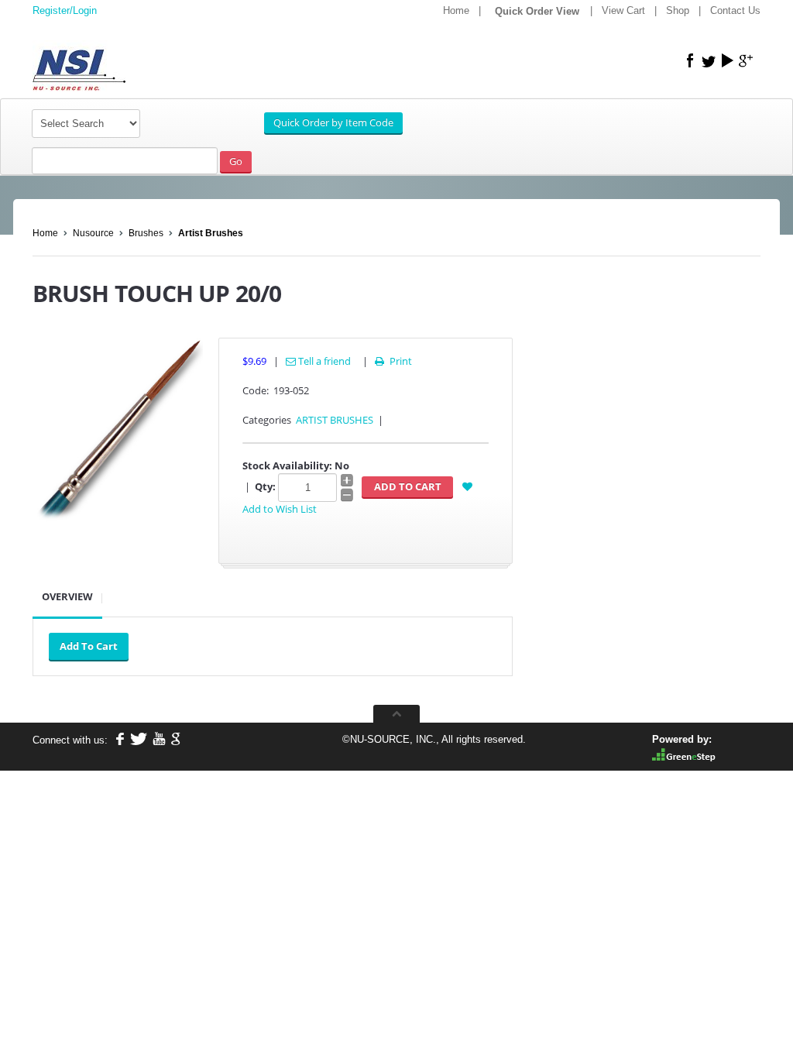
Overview (67, 596)
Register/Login (65, 10)
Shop (677, 10)
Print (393, 361)
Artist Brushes (210, 233)
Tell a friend (323, 361)
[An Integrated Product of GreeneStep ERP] (684, 754)
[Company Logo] (149, 59)
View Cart (623, 10)
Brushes (146, 233)
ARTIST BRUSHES (334, 420)
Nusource (93, 233)
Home (456, 10)
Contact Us (735, 10)
